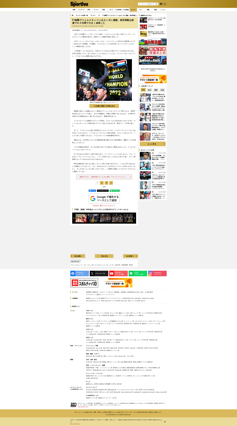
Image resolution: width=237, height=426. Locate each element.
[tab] (88, 10)
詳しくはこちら (75, 423)
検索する (156, 4)
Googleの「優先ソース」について (103, 205)
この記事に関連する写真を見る (104, 106)
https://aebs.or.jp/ (83, 406)
